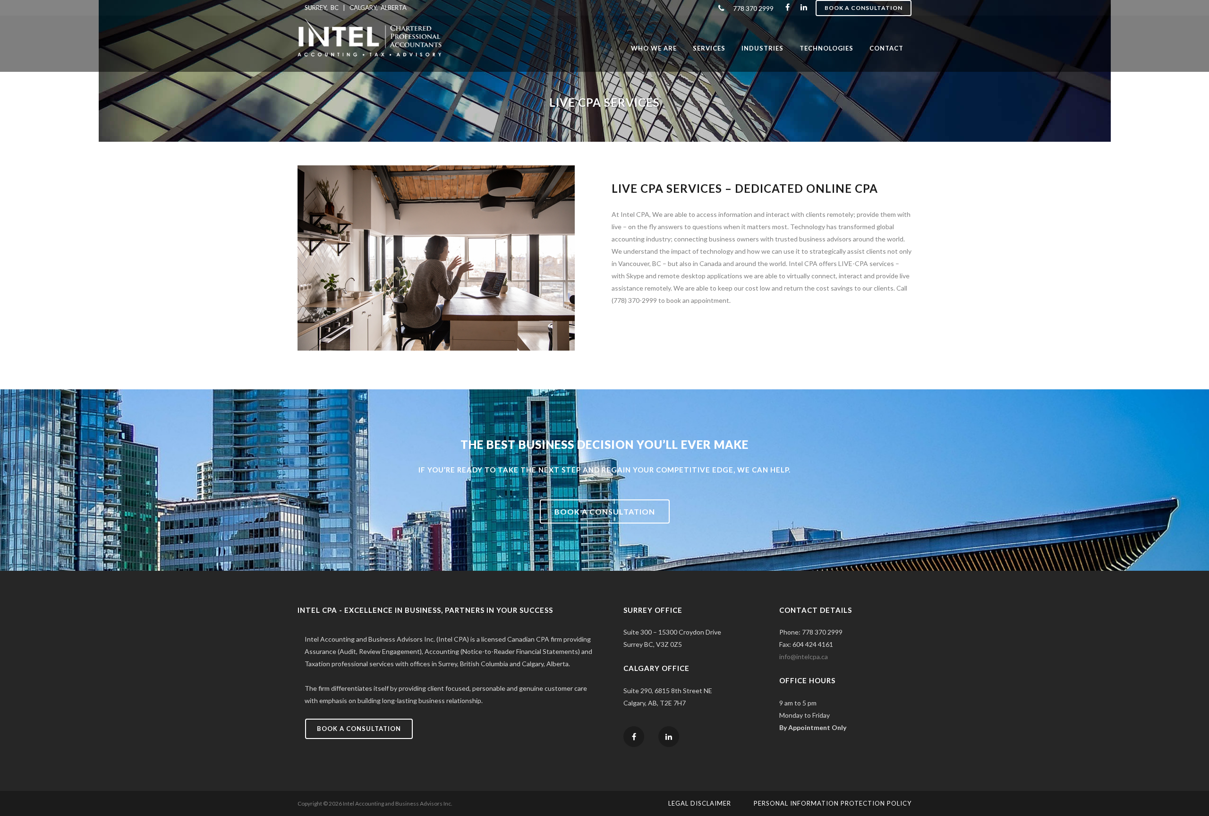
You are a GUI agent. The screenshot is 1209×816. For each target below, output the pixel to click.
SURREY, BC (322, 7)
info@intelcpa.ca (803, 657)
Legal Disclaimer (699, 803)
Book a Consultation (359, 728)
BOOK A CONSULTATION (604, 511)
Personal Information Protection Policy (832, 803)
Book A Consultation (863, 7)
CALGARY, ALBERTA (378, 7)
